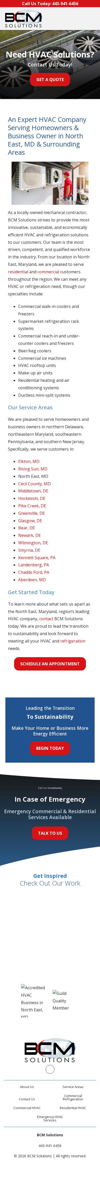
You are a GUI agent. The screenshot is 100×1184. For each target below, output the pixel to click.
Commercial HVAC (27, 1107)
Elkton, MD (28, 461)
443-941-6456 (50, 1145)
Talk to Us (50, 833)
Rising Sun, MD (32, 469)
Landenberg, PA (33, 565)
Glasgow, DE (30, 520)
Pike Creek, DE (32, 506)
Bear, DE (26, 528)
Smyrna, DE (29, 550)
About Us (27, 1086)
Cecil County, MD (34, 484)
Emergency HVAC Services (50, 1118)
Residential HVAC (73, 1107)
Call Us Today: (50, 3)
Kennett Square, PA (36, 557)
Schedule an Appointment (50, 664)
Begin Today (50, 748)
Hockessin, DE (31, 498)
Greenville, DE (31, 513)
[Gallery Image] (27, 904)
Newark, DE (29, 535)
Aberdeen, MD (32, 580)
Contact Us (27, 1099)
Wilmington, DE (33, 543)
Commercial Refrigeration (73, 1097)
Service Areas (73, 1086)
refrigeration (72, 641)
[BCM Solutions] (23, 18)
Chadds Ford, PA (33, 572)
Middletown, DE (33, 491)
